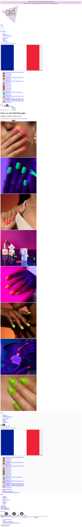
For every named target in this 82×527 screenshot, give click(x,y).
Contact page (24, 118)
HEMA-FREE (5, 37)
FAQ (4, 498)
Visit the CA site (8, 80)
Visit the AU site (20, 100)
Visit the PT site (8, 76)
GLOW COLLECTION (49, 1)
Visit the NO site (8, 102)
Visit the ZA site (8, 86)
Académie (5, 501)
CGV (4, 490)
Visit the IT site (8, 83)
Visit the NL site (20, 98)
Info (3, 500)
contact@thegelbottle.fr (4, 508)
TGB (4, 33)
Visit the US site (20, 96)
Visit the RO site (8, 85)
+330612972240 (3, 507)
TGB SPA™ (5, 34)
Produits (4, 496)
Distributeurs (5, 497)
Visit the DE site (8, 78)
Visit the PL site (8, 82)
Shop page (19, 118)
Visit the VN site (8, 89)
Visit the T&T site (8, 73)
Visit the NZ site (20, 99)
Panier (4, 504)
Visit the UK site (20, 72)
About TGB (5, 41)
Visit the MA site (8, 88)
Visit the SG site (20, 81)
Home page (14, 118)
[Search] (2, 106)
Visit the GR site (8, 95)
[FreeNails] (9, 23)
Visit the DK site (8, 75)
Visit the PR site (20, 77)
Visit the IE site (8, 91)
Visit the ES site (8, 97)
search (13, 120)
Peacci (4, 38)
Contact (4, 39)
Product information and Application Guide (11, 492)
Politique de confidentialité (8, 491)
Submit (36, 517)
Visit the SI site (20, 92)
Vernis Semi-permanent (7, 35)
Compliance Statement (7, 489)
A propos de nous (6, 499)
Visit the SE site (8, 93)
